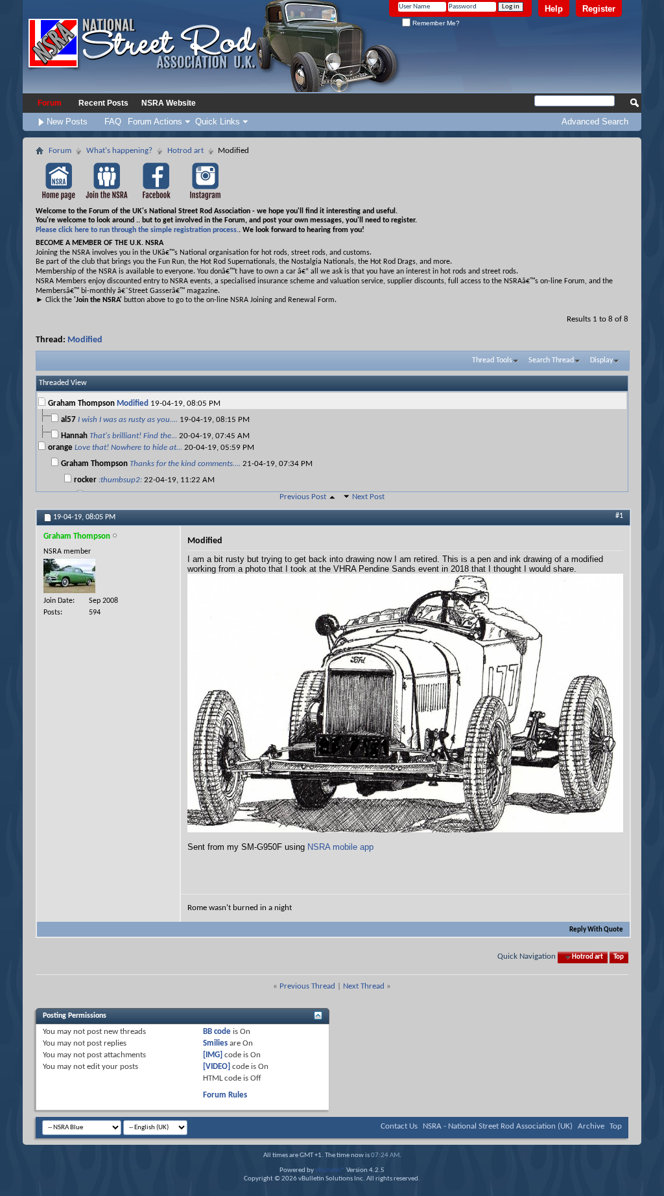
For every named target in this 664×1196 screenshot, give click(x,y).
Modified (84, 340)
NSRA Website (168, 103)
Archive (591, 1126)
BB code (217, 1031)
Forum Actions (155, 121)
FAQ (112, 121)
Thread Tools (492, 360)
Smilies (215, 1043)
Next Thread (364, 986)
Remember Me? (435, 23)
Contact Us (399, 1126)
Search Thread (551, 360)
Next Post (368, 497)
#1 (619, 516)
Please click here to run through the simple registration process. (137, 230)
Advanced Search (595, 121)
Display (601, 360)
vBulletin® (330, 1170)
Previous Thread (307, 986)
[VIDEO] (216, 1066)
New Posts (67, 121)
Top (618, 957)
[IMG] (212, 1055)
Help (554, 9)
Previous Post (302, 497)
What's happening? (119, 151)
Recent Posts (103, 103)
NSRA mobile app (340, 847)
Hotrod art (185, 151)
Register (598, 9)
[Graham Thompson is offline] (69, 576)
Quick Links (217, 121)
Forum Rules (225, 1095)
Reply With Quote (596, 929)
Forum (50, 103)
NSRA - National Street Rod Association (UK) (498, 1126)
